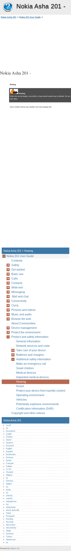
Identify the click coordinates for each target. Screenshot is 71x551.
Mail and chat (20, 296)
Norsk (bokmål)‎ (12, 510)
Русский (9, 522)
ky (7, 492)
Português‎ (10, 516)
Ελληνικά (10, 446)
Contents (16, 260)
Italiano (9, 484)
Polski (8, 513)
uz (7, 542)
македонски (11, 501)
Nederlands (11, 507)
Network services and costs (33, 345)
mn (7, 504)
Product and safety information (29, 336)
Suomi (8, 460)
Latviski (9, 498)
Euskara (9, 457)
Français (9, 463)
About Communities (23, 323)
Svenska (9, 534)
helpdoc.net (14, 548)
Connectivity (19, 300)
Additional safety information (33, 359)
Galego (9, 466)
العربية (8, 425)
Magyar (9, 475)
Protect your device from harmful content (40, 390)
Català (8, 434)
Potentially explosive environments (37, 404)
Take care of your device (31, 350)
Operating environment (30, 395)
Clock (14, 305)
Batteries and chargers (30, 354)
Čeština (9, 437)
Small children (25, 368)
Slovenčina (10, 525)
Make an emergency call (31, 363)
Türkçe (9, 536)
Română (9, 519)
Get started (18, 269)
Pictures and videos (23, 309)
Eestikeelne (11, 454)
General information (28, 341)
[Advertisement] (35, 44)
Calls (14, 278)
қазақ (8, 490)
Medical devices (26, 372)
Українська (11, 539)
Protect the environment (25, 332)
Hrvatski (9, 472)
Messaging (18, 292)
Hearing (21, 381)
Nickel (20, 386)
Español (9, 451)
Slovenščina (11, 528)
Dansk (9, 440)
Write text (17, 287)
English (9, 448)
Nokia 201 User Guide (30, 17)
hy (7, 478)
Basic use (17, 274)
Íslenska (9, 481)
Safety (15, 265)
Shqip (8, 531)
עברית (8, 469)
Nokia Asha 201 (8, 7)
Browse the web (21, 318)
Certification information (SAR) (34, 408)
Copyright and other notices (28, 413)
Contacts (16, 283)
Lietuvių (9, 495)
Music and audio (21, 314)
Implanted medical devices (32, 377)
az (7, 428)
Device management (24, 327)
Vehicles (21, 399)
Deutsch (9, 443)
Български (10, 431)
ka (7, 487)
